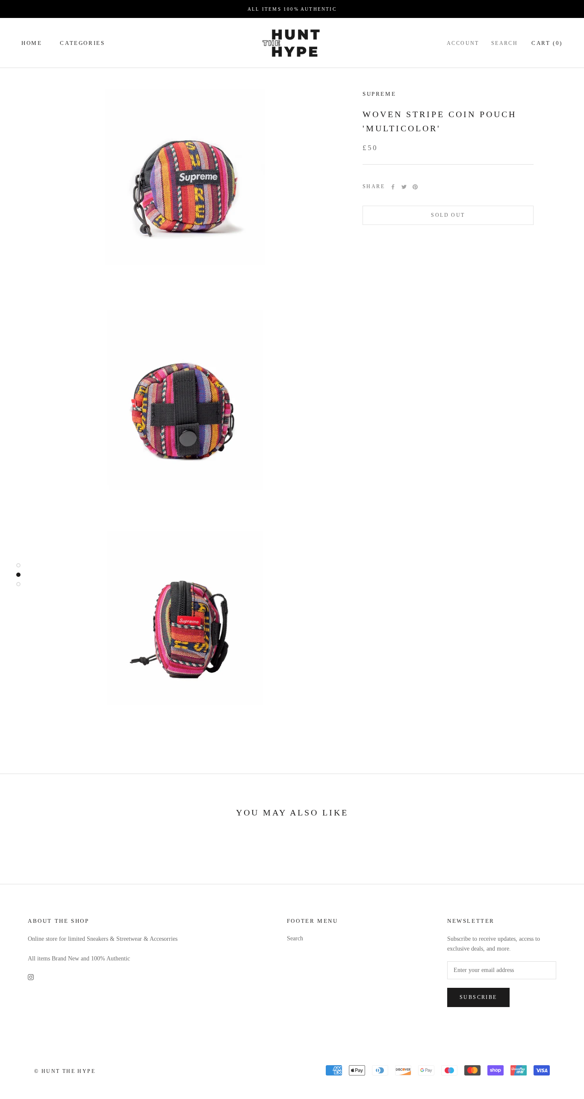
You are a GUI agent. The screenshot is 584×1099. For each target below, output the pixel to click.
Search (504, 43)
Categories (82, 43)
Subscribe (478, 997)
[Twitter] (404, 186)
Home (31, 43)
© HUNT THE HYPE (64, 1071)
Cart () (547, 43)
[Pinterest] (415, 186)
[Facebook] (392, 186)
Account (463, 43)
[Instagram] (31, 977)
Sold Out (448, 215)
